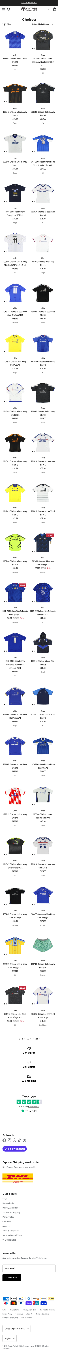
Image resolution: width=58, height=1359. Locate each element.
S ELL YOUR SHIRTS (29, 2)
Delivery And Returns (10, 1207)
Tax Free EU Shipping (11, 1212)
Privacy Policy (8, 1217)
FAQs (4, 1198)
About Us (6, 1226)
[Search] (10, 9)
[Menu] (3, 9)
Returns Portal (8, 1203)
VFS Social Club (9, 1239)
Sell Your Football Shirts (12, 1235)
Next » (37, 1038)
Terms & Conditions (10, 1230)
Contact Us (6, 1221)
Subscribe (11, 1277)
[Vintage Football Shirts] (29, 9)
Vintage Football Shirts (15, 1346)
